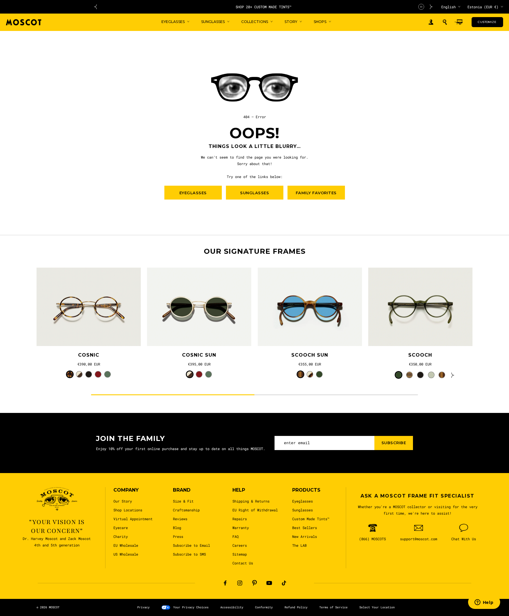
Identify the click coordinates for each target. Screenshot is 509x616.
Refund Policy (296, 607)
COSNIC (88, 355)
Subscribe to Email (191, 545)
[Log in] (431, 22)
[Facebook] (225, 583)
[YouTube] (269, 583)
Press (178, 536)
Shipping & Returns (251, 501)
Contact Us (242, 563)
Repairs (239, 518)
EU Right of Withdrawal (255, 510)
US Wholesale (125, 554)
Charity (120, 536)
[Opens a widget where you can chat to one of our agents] (484, 602)
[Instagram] (239, 583)
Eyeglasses (302, 501)
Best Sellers (304, 527)
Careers (239, 545)
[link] (89, 307)
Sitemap (239, 554)
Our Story (122, 501)
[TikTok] (283, 583)
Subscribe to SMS (189, 554)
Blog (177, 527)
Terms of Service (333, 607)
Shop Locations (127, 510)
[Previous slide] (95, 6)
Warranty (240, 527)
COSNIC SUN (199, 355)
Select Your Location (377, 607)
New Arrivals (304, 536)
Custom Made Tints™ (310, 518)
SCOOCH (420, 355)
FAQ (235, 536)
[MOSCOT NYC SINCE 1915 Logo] (23, 22)
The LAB (299, 545)
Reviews (180, 518)
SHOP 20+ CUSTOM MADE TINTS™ (263, 6)
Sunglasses (302, 510)
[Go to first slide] (431, 6)
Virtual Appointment (133, 518)
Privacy (143, 607)
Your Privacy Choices (191, 607)
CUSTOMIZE (487, 22)
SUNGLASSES (254, 192)
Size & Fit (183, 501)
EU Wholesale (125, 545)
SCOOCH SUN (309, 355)
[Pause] (421, 7)
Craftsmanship (186, 510)
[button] (445, 22)
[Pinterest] (254, 583)
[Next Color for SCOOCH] (452, 374)
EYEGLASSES (193, 192)
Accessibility (231, 607)
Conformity (264, 607)
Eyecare (120, 527)
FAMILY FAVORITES (316, 192)
